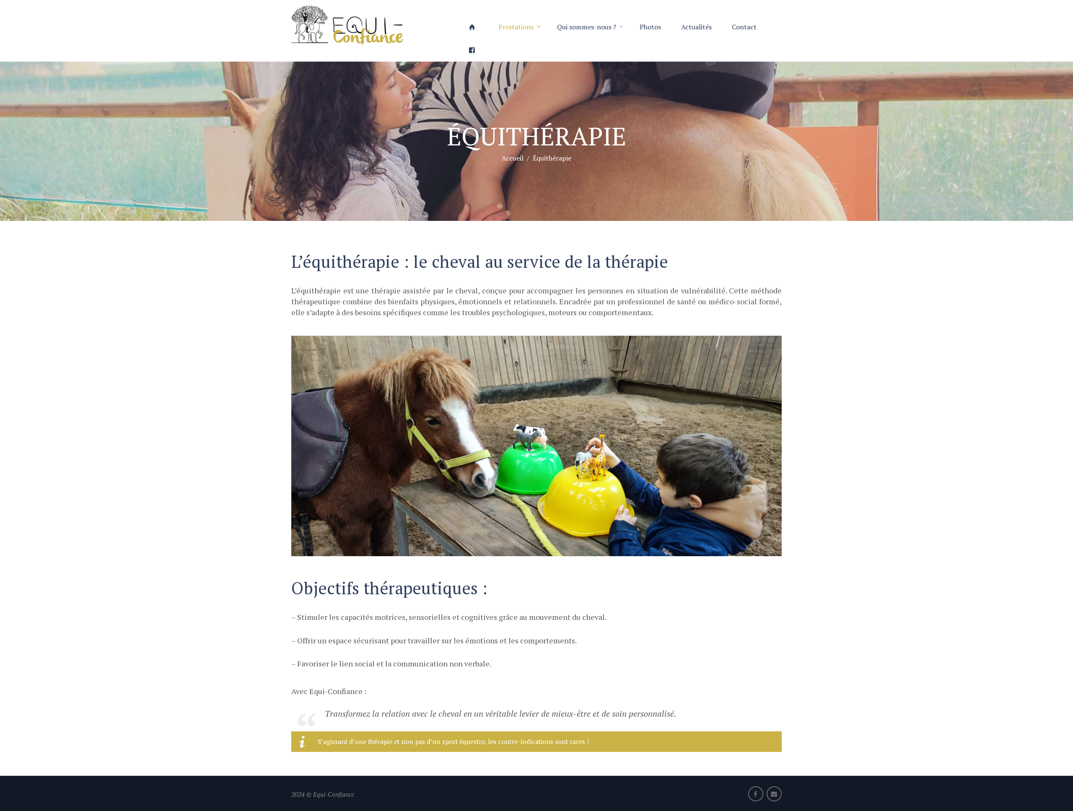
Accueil (513, 157)
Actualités (696, 26)
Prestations (516, 26)
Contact (744, 26)
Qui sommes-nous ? (586, 26)
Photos (650, 26)
